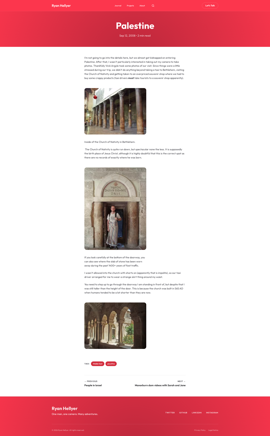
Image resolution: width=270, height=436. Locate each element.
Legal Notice (213, 430)
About (142, 5)
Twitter (170, 412)
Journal (118, 5)
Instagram (212, 412)
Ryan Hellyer (61, 5)
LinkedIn (197, 412)
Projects (130, 5)
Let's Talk (210, 5)
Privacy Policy (200, 430)
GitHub (183, 412)
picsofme (111, 364)
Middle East (97, 364)
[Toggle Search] (153, 5)
